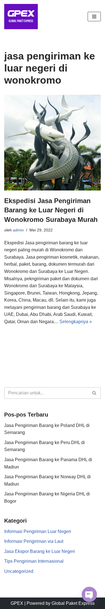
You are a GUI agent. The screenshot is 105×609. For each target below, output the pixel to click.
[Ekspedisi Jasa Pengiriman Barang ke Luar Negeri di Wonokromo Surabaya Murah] (52, 142)
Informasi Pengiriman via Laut (33, 541)
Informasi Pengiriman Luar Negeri (37, 531)
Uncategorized (18, 571)
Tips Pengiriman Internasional (34, 561)
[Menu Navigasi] (94, 16)
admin (18, 230)
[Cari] (94, 393)
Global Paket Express (73, 603)
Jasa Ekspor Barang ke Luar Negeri (39, 551)
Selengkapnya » (75, 321)
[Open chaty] (89, 594)
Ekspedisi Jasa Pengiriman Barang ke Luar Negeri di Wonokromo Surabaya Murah (51, 210)
